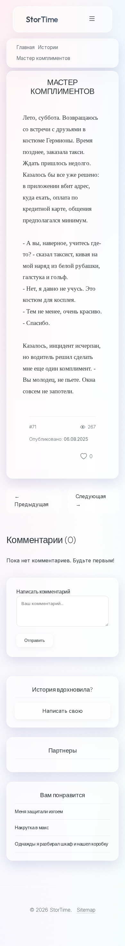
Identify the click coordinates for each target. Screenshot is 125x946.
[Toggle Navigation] (92, 19)
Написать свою (62, 711)
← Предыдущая (31, 500)
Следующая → (91, 500)
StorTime (42, 19)
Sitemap (86, 910)
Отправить (34, 640)
